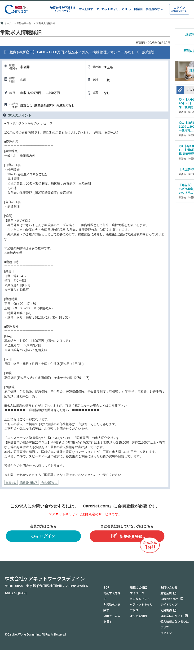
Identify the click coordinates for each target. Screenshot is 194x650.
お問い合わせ (168, 587)
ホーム (8, 23)
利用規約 (166, 610)
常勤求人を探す (111, 596)
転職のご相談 (138, 587)
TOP (106, 587)
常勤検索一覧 (24, 23)
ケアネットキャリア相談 (141, 607)
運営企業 (166, 593)
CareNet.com (169, 599)
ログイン (47, 536)
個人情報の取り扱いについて (174, 624)
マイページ (137, 593)
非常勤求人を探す (111, 607)
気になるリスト (140, 599)
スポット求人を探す (111, 618)
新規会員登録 (131, 536)
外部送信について (171, 616)
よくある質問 (138, 616)
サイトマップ (168, 604)
